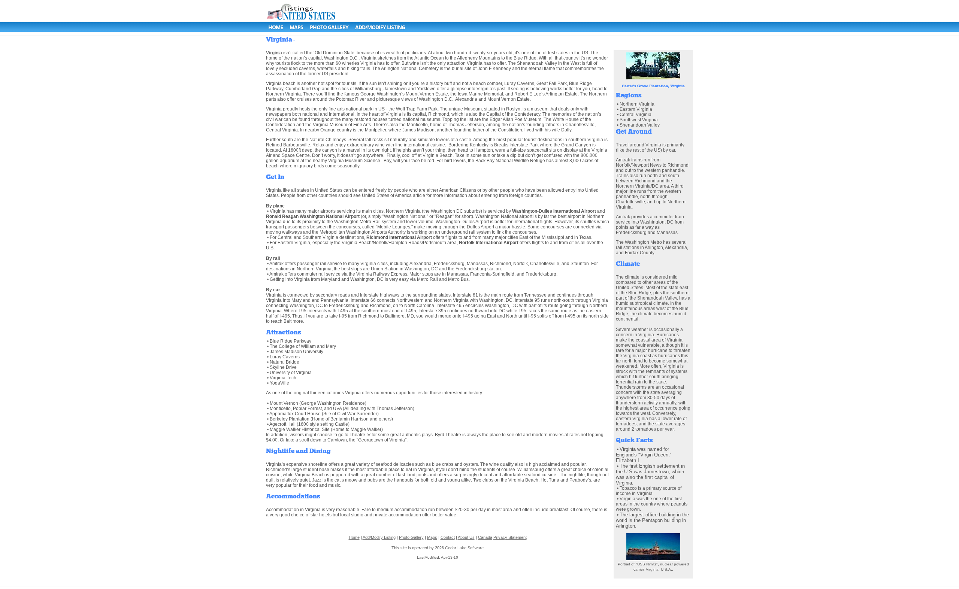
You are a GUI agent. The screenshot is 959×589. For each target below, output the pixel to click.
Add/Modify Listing (380, 27)
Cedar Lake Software (464, 548)
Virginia (274, 52)
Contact (448, 537)
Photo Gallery (329, 27)
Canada (485, 537)
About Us (466, 537)
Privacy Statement (510, 537)
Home (275, 27)
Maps (296, 27)
